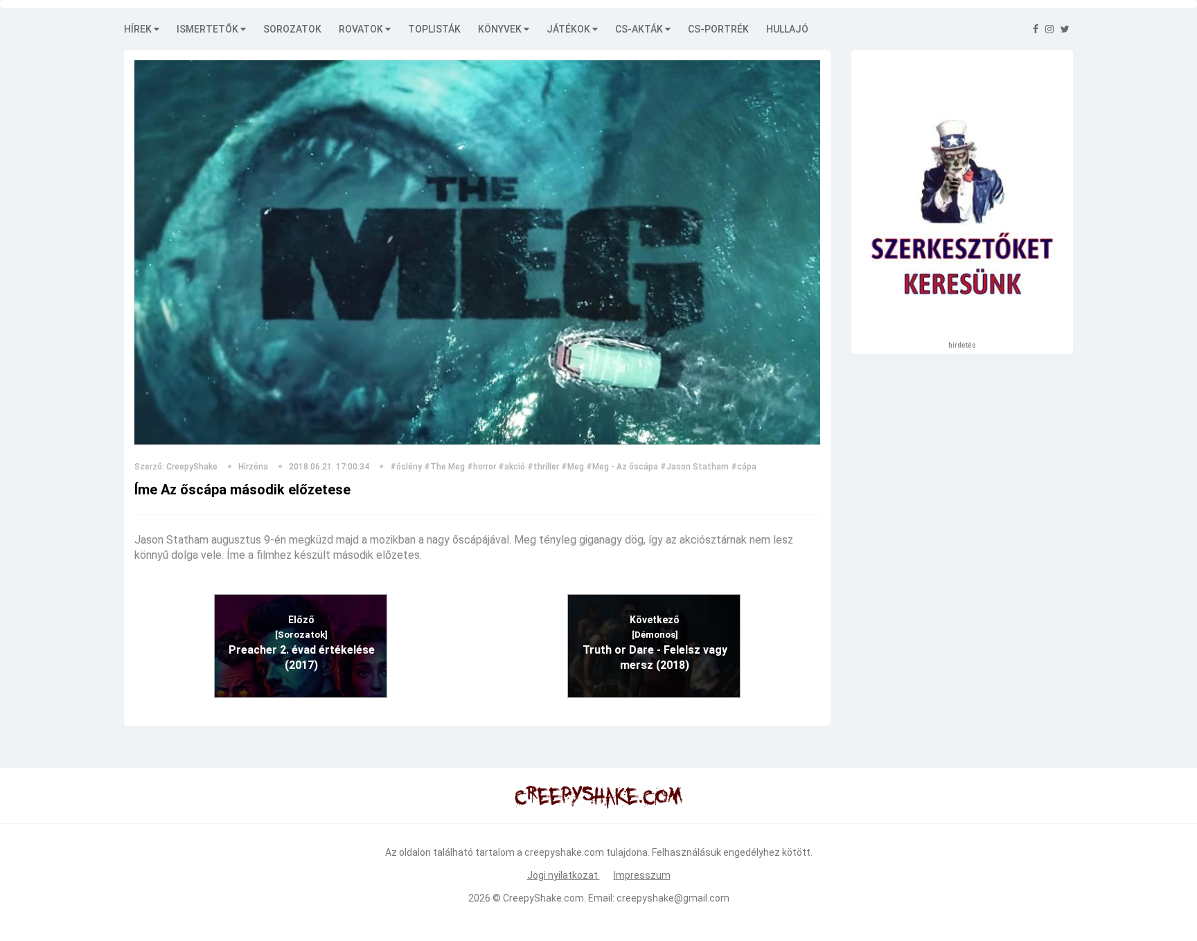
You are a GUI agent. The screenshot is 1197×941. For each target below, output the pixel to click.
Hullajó (787, 29)
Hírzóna (253, 467)
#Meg (572, 467)
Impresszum (642, 875)
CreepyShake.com (543, 898)
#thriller (543, 467)
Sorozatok (292, 29)
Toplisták (434, 29)
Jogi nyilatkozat (563, 875)
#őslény (406, 467)
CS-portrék (718, 29)
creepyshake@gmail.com (673, 898)
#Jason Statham (694, 467)
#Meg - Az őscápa (622, 467)
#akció (511, 467)
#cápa (743, 467)
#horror (481, 467)
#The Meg (444, 467)
